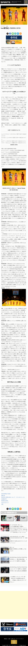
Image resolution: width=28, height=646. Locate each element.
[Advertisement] (14, 605)
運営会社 (5, 638)
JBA (2, 504)
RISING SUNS (4, 500)
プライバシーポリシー (20, 638)
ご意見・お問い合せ (11, 638)
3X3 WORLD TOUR (5, 493)
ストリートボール (10, 512)
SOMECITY (4, 499)
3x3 (7, 26)
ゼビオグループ (4, 502)
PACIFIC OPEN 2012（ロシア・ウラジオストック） (13, 497)
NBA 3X (3, 495)
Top (26, 644)
